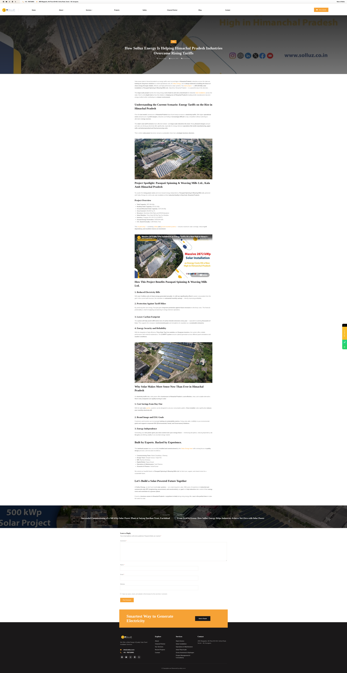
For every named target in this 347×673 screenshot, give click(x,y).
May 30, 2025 (174, 58)
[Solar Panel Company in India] (8, 10)
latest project (188, 85)
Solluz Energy (162, 58)
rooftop (156, 226)
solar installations (200, 93)
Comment (123, 541)
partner (148, 408)
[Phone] (344, 342)
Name (122, 564)
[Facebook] (3, 1)
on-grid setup (141, 226)
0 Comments (186, 58)
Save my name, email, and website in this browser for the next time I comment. (144, 594)
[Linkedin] (12, 1)
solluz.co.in (182, 668)
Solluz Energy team (187, 448)
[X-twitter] (15, 1)
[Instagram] (9, 1)
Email (122, 574)
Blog (173, 41)
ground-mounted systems (168, 226)
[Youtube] (6, 1)
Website (122, 584)
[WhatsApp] (344, 346)
